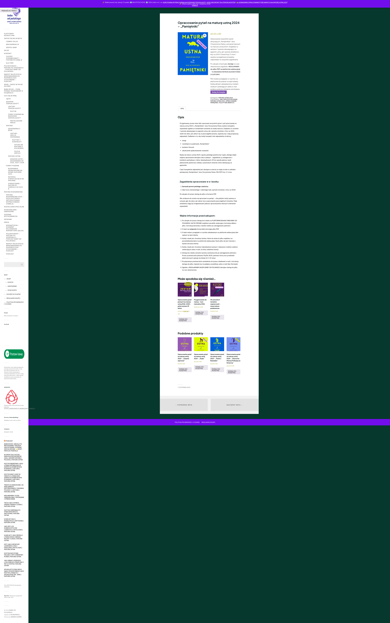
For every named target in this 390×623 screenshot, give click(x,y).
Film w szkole (17, 152)
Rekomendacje (12, 44)
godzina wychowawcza (10, 215)
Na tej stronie (196, 223)
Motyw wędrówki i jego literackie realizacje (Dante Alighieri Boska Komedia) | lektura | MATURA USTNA (13, 467)
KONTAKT (8, 53)
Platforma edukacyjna (9, 34)
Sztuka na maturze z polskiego (19, 146)
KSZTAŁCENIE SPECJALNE (14, 207)
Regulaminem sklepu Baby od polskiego (204, 267)
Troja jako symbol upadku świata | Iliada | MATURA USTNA (13, 504)
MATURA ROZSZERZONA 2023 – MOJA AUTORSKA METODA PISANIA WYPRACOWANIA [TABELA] (14, 199)
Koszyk (10, 282)
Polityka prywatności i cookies (187, 422)
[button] (204, 35)
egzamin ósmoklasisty (12, 102)
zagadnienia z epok (14, 129)
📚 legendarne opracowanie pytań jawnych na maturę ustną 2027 (262, 2)
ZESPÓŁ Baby (11, 47)
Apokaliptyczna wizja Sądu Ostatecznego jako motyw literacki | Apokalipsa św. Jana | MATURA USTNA (14, 573)
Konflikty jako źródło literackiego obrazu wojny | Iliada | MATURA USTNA (13, 537)
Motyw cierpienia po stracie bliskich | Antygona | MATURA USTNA (12, 512)
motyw (13, 111)
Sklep (6, 50)
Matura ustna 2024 (225, 98)
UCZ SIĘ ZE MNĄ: (10, 96)
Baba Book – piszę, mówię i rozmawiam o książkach (13, 91)
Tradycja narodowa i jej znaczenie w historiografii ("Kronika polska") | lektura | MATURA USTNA (14, 488)
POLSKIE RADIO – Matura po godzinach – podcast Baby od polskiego (13, 68)
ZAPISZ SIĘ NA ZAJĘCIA (13, 38)
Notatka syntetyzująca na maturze (16, 178)
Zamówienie (12, 286)
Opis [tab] (182, 108)
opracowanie (231, 101)
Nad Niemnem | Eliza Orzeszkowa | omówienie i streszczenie (14, 497)
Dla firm (10, 63)
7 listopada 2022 (184, 387)
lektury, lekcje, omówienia (15, 135)
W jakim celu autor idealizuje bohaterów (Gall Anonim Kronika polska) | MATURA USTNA (13, 457)
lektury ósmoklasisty (14, 107)
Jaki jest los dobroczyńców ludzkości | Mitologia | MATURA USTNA (13, 528)
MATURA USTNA (14, 156)
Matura (9, 125)
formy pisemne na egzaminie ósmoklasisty (16, 116)
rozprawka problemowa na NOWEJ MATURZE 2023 (15, 171)
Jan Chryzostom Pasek (228, 99)
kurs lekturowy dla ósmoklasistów (220, 2)
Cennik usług (12, 41)
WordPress (15, 614)
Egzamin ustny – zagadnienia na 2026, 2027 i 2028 (17, 160)
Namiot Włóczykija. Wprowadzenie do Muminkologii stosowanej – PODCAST (13, 77)
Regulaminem (234, 66)
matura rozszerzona (13, 192)
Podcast (10, 254)
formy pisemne (12, 165)
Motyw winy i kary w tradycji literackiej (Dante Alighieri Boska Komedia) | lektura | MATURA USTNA (13, 477)
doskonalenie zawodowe (10, 210)
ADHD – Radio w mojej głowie (13, 85)
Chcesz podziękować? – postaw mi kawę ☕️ (14, 58)
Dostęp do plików (13, 294)
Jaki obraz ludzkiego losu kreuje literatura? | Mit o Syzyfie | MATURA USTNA (14, 563)
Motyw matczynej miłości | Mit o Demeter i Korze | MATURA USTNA (13, 554)
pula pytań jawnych (226, 102)
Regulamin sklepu (13, 298)
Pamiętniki (214, 102)
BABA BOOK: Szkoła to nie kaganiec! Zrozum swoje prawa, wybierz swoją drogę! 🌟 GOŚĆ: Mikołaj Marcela (13, 447)
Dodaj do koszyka (218, 92)
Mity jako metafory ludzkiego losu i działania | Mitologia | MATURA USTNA (13, 546)
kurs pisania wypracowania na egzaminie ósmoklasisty (184, 2)
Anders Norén (16, 617)
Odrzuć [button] (195, 5)
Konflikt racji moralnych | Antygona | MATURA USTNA (14, 520)
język (8, 99)
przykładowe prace (16, 122)
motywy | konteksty (17, 141)
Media (6, 222)
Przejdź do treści (9, 11)
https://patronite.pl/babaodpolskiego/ (19, 408)
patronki (8, 219)
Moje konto (12, 290)
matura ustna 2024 (217, 101)
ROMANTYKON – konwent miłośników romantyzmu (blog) (15, 228)
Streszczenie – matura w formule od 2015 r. (15, 186)
